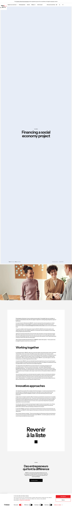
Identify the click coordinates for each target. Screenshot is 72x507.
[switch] (30, 505)
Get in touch (39, 4)
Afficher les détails (57, 504)
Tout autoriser (63, 496)
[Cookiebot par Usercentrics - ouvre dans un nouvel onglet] (6, 505)
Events (28, 4)
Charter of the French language (22, 1)
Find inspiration (22, 4)
